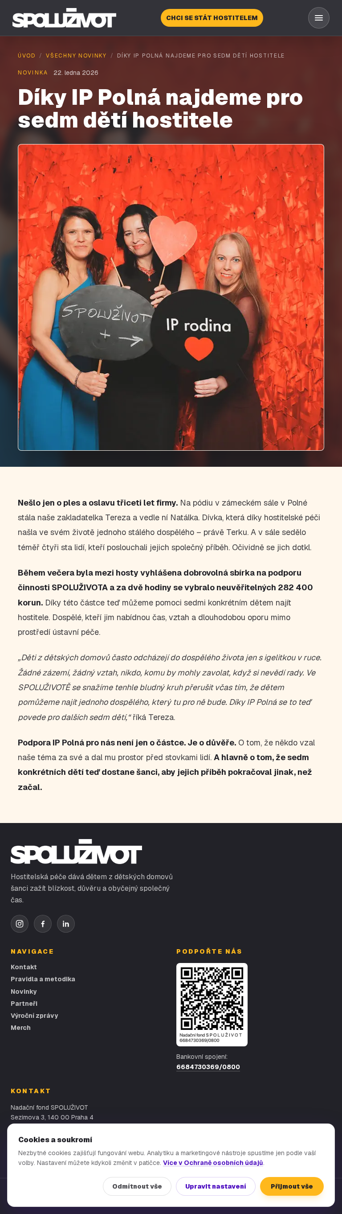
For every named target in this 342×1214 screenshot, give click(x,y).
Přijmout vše (292, 1186)
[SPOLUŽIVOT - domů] (64, 18)
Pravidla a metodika (43, 979)
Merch (21, 1028)
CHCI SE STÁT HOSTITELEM (212, 18)
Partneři (24, 1004)
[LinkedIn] (66, 924)
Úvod (27, 55)
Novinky (24, 992)
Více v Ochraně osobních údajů (213, 1163)
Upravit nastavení (215, 1186)
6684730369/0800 (208, 1067)
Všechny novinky (76, 55)
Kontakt (24, 967)
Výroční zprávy (34, 1016)
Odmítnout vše (137, 1186)
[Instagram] (19, 924)
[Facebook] (43, 924)
